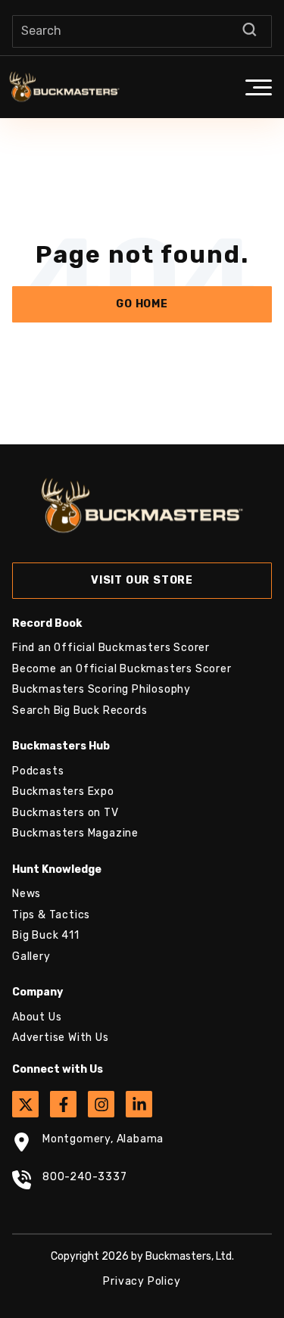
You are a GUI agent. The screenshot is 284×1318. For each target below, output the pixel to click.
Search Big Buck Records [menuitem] (79, 710)
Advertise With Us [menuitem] (60, 1037)
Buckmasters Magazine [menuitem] (75, 833)
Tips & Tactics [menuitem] (51, 914)
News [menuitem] (26, 893)
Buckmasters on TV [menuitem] (65, 812)
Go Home (142, 304)
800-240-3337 (84, 1176)
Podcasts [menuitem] (38, 771)
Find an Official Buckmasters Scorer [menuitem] (111, 647)
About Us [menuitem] (36, 1017)
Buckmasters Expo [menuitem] (63, 791)
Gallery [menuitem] (31, 956)
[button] (258, 87)
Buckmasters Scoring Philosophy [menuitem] (101, 689)
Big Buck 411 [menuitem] (46, 935)
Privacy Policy (141, 1281)
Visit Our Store (142, 580)
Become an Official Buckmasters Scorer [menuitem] (122, 668)
